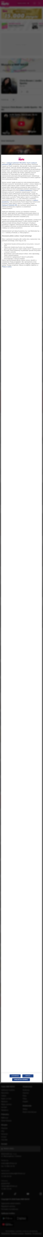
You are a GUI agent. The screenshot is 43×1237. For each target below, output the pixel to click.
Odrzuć (27, 1076)
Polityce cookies (7, 266)
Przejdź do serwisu (21, 1079)
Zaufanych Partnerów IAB (9, 205)
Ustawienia (15, 1076)
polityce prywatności (26, 190)
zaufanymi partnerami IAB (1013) (16, 163)
